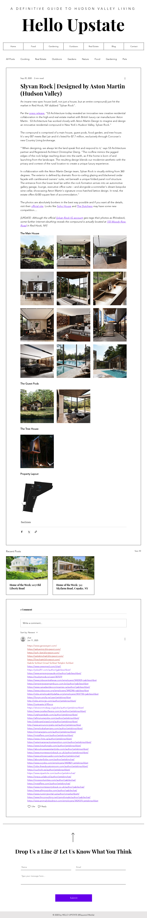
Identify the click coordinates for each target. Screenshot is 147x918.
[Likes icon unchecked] (29, 806)
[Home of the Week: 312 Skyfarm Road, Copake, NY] (73, 568)
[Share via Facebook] (21, 531)
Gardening (111, 59)
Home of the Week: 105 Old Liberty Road (25, 586)
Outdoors (57, 59)
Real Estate (40, 59)
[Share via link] (35, 531)
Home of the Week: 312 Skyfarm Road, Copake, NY (72, 586)
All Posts (10, 59)
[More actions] (125, 78)
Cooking (25, 59)
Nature (85, 59)
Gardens (72, 59)
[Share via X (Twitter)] (28, 531)
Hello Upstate (73, 24)
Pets (125, 59)
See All (138, 551)
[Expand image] (37, 252)
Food (97, 59)
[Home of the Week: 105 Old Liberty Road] (27, 568)
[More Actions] (125, 639)
